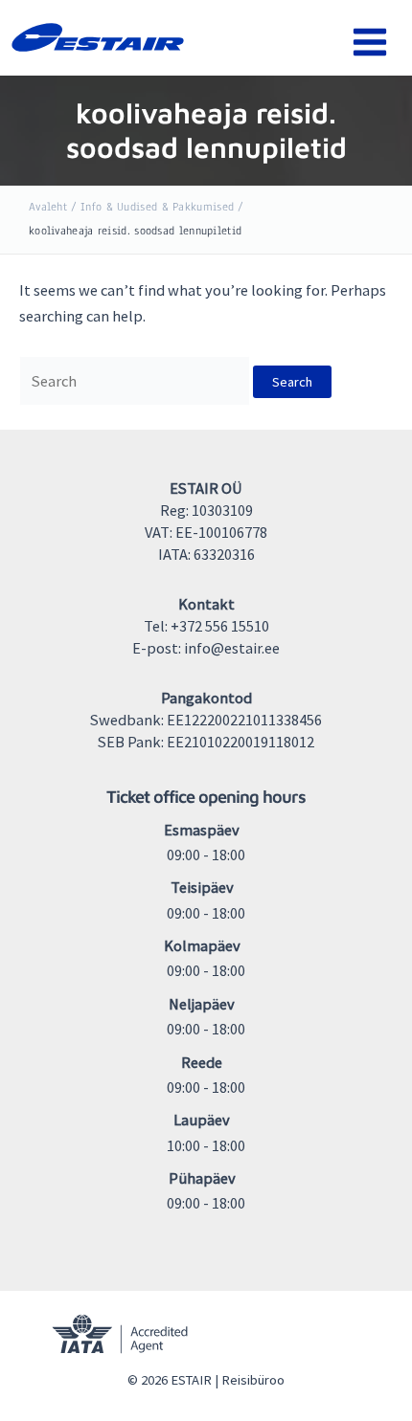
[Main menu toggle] (369, 42)
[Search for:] (136, 380)
